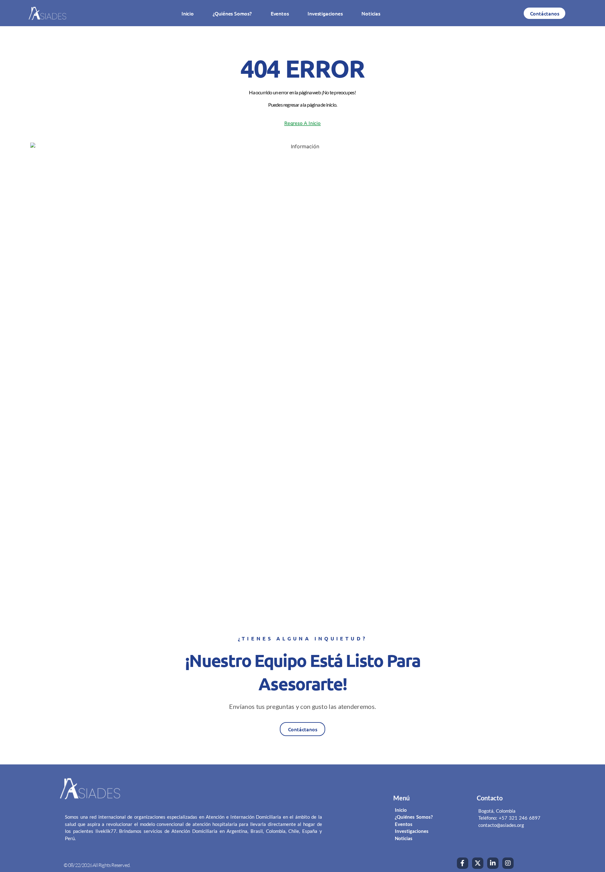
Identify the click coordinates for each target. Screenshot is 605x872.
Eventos (280, 13)
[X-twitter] (477, 863)
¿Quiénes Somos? (232, 13)
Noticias (370, 13)
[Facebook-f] (462, 863)
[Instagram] (508, 863)
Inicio (188, 13)
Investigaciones (325, 13)
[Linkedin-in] (492, 863)
